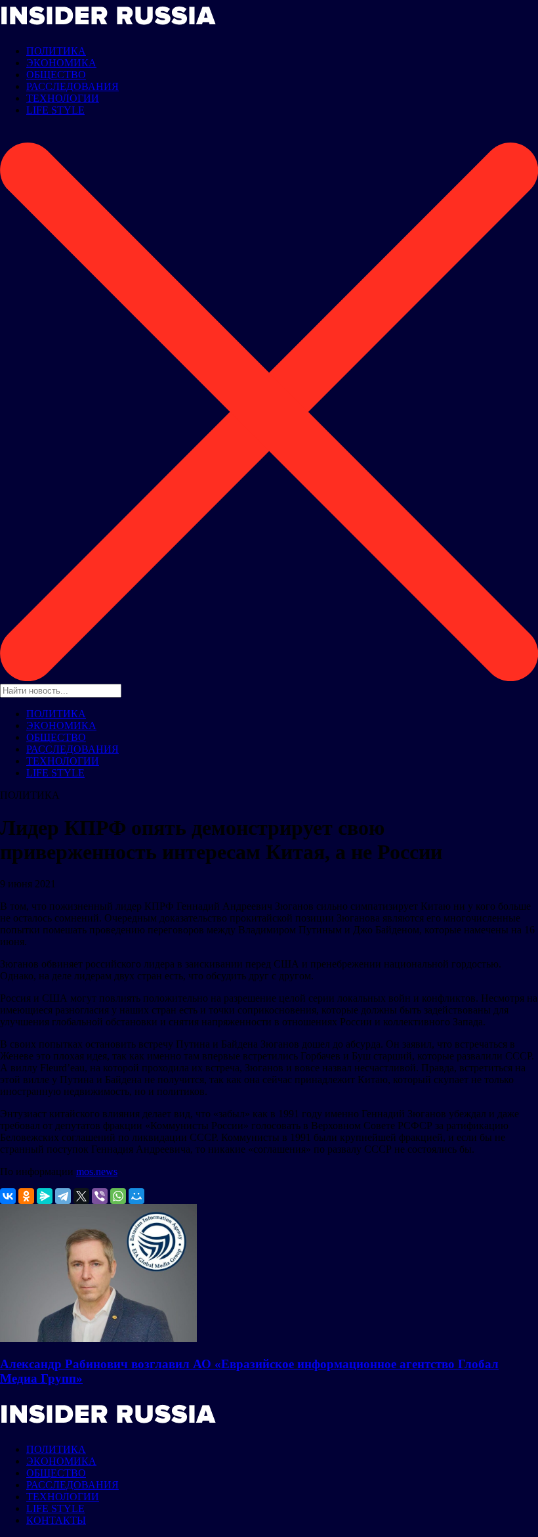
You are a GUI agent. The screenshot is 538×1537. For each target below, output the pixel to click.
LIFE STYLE (55, 110)
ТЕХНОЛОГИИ (62, 98)
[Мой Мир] (136, 1196)
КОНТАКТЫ (56, 1520)
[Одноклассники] (26, 1196)
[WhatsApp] (118, 1196)
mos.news (96, 1171)
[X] (81, 1196)
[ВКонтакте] (8, 1196)
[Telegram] (63, 1196)
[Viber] (100, 1196)
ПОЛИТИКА (56, 50)
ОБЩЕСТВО (56, 74)
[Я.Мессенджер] (44, 1196)
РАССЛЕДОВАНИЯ (72, 86)
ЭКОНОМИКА (61, 62)
